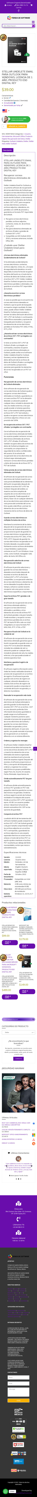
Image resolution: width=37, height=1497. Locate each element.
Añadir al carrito (17, 126)
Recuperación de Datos (16, 139)
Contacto (18, 1058)
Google (16, 1289)
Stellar (28, 139)
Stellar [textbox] (18, 1032)
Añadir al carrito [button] (8, 942)
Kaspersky (22, 1289)
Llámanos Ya (18, 1224)
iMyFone (10, 1299)
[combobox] (18, 1032)
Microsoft (10, 1289)
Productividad (12, 1310)
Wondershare (12, 1295)
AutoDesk (11, 1301)
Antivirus (25, 1314)
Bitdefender (11, 1293)
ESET (9, 1291)
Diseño (20, 1312)
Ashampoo (17, 1299)
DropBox (10, 1297)
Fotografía (25, 1312)
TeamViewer (24, 1301)
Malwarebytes (24, 1297)
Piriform (17, 1301)
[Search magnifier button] (33, 25)
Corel (21, 1293)
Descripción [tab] (7, 150)
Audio (15, 1312)
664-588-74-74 (22, 5)
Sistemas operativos (14, 1316)
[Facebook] (18, 11)
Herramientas (7, 136)
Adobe (17, 1293)
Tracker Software (21, 1295)
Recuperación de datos (14, 1314)
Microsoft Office (19, 136)
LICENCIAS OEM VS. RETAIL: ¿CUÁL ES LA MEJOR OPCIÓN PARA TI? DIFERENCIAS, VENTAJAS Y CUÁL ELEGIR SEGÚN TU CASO (18, 1330)
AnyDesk (16, 1297)
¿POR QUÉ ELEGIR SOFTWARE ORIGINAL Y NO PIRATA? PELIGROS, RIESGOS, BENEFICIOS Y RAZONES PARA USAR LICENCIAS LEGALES (18, 1340)
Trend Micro (21, 1291)
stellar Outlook (11, 144)
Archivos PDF (21, 1310)
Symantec (15, 1291)
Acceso (9, 5)
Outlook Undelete (16, 141)
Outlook (10, 1312)
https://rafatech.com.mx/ (23, 1493)
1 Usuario (27, 134)
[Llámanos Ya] (18, 1219)
